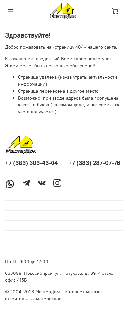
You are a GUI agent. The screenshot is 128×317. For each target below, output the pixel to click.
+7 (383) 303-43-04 (31, 163)
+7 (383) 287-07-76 (94, 163)
